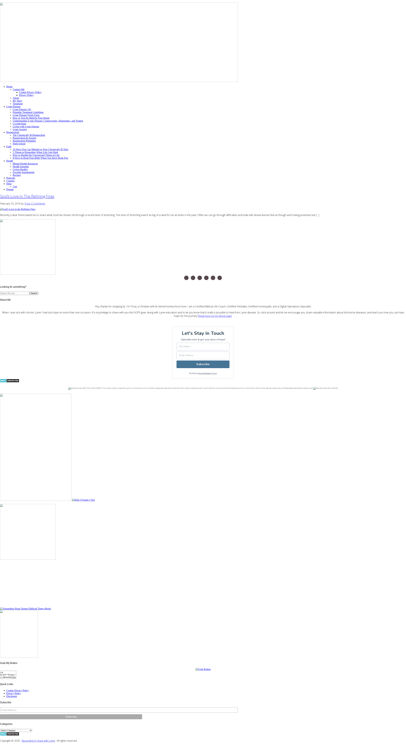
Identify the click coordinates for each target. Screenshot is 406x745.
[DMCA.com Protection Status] (9, 381)
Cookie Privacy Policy (17, 690)
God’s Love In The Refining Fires (27, 196)
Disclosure (11, 696)
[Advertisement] (95, 585)
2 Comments (38, 203)
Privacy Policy (13, 693)
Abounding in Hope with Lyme (38, 740)
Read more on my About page (215, 316)
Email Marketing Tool (207, 373)
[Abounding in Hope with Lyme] (203, 669)
